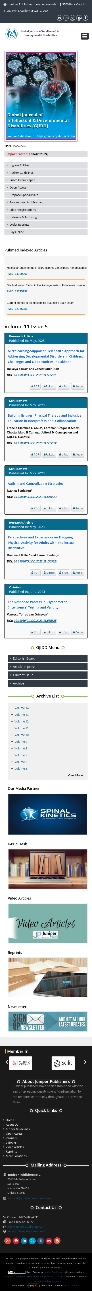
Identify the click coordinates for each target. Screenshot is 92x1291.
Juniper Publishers (21, 4)
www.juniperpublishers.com (26, 1231)
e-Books (11, 1142)
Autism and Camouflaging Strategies (35, 483)
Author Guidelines (21, 173)
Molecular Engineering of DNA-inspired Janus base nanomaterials (47, 262)
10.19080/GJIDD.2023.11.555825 (35, 620)
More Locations (16, 1156)
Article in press (24, 666)
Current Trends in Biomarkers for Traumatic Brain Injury (40, 297)
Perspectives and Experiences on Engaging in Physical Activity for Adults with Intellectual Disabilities (42, 542)
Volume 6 (21, 762)
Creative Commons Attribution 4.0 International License (35, 1276)
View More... (76, 775)
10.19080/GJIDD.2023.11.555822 (35, 443)
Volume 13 (22, 715)
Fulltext (50, 386)
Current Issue (23, 675)
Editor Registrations (23, 210)
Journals (11, 1138)
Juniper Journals (46, 4)
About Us (12, 1124)
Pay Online (17, 232)
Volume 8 (21, 748)
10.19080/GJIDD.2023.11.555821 (35, 375)
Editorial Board (24, 658)
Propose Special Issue (24, 195)
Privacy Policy (72, 1285)
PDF (36, 386)
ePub (64, 386)
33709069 (21, 268)
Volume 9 (21, 742)
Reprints (11, 1151)
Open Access (18, 187)
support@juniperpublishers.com (29, 1198)
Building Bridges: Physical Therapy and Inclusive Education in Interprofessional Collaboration (44, 418)
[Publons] (65, 1060)
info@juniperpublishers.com (26, 1226)
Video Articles (15, 1147)
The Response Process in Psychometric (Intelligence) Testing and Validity (37, 604)
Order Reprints (19, 224)
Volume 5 (21, 769)
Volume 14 (22, 708)
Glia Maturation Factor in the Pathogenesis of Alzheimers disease (46, 279)
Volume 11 (22, 728)
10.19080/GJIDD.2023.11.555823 (35, 497)
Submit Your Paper (22, 180)
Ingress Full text (20, 165)
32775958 (21, 303)
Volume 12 (22, 721)
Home (10, 1120)
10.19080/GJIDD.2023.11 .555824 (35, 561)
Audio (79, 386)
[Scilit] (23, 1060)
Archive (18, 683)
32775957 (21, 285)
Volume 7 (21, 755)
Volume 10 (22, 735)
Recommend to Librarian (26, 202)
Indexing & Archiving (23, 217)
